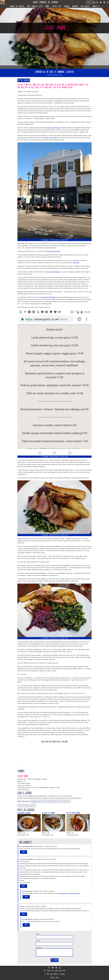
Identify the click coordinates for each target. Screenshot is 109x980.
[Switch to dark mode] (94, 2)
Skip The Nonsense (23, 80)
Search (66, 6)
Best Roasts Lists (35, 6)
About (96, 6)
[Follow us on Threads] (97, 2)
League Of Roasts (17, 6)
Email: (38, 941)
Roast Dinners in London (45, 2)
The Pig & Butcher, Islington (73, 813)
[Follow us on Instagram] (108, 2)
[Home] (3, 2)
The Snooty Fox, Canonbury (48, 813)
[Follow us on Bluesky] (101, 2)
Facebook (50, 801)
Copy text (66, 801)
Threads (42, 801)
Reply (23, 852)
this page (76, 262)
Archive (75, 6)
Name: (38, 934)
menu (70, 297)
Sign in (89, 2)
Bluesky (58, 801)
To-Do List (56, 6)
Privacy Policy (54, 977)
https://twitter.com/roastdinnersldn (69, 893)
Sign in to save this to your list (26, 805)
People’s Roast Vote (53, 251)
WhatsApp (34, 801)
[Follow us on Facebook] (104, 2)
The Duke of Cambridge (52, 127)
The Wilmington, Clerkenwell (24, 813)
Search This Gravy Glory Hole (55, 970)
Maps (47, 6)
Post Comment (54, 960)
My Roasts (85, 6)
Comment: (39, 947)
